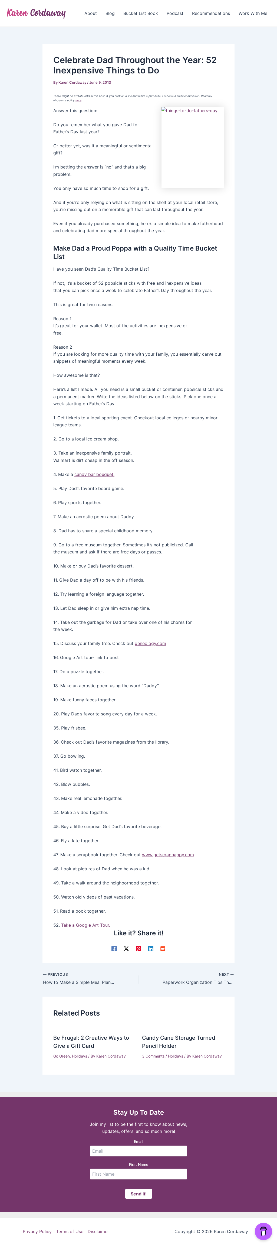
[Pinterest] (138, 949)
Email (138, 1141)
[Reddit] (163, 949)
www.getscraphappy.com (168, 854)
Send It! (139, 1194)
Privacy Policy (37, 1231)
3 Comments (153, 1056)
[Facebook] (114, 949)
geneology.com (150, 643)
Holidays (79, 1056)
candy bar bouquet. (94, 474)
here (78, 100)
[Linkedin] (150, 949)
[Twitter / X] (126, 949)
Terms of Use (69, 1231)
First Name (138, 1164)
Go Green (61, 1056)
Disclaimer (98, 1231)
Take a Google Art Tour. (85, 925)
